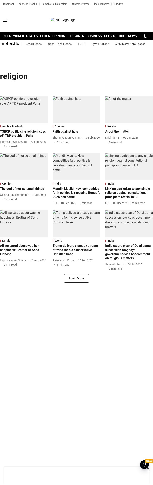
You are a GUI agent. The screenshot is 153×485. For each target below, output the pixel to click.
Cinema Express (80, 4)
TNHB (81, 44)
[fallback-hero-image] (24, 109)
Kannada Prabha (28, 4)
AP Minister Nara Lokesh (130, 44)
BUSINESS (94, 36)
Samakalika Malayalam (54, 4)
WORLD (18, 36)
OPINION (58, 36)
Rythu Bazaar (100, 44)
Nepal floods (34, 44)
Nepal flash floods (60, 44)
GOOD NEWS (128, 36)
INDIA (6, 36)
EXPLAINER (76, 36)
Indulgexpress (101, 4)
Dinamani (8, 4)
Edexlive (118, 4)
